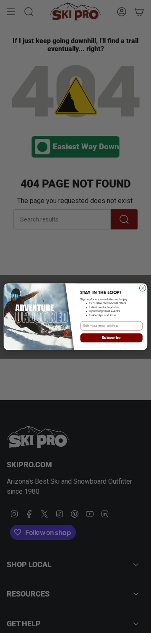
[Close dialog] (142, 288)
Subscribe (111, 338)
